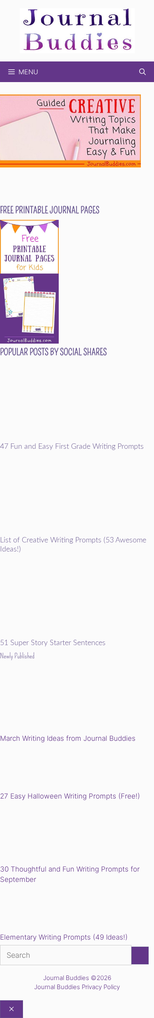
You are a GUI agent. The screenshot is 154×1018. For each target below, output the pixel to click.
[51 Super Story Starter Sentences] (77, 633)
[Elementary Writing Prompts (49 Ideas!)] (42, 910)
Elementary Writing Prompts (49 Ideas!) (64, 937)
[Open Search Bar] (142, 71)
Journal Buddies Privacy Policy (77, 987)
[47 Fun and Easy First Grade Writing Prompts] (77, 437)
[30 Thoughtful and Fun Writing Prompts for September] (57, 834)
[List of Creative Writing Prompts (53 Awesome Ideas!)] (77, 531)
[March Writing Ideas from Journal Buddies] (57, 703)
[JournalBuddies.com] (77, 30)
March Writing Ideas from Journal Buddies (68, 738)
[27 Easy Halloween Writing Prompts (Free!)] (42, 768)
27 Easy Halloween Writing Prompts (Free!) (70, 796)
